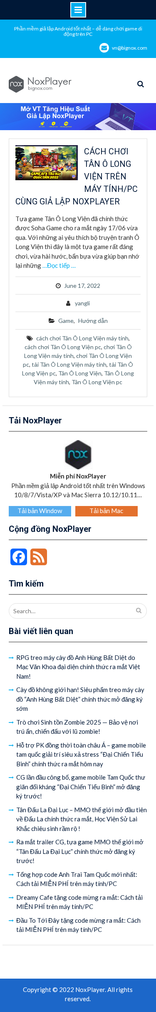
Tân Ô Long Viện (80, 373)
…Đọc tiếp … (59, 265)
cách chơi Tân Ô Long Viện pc (63, 346)
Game (66, 320)
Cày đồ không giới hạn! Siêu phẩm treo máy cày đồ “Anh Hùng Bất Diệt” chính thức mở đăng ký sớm (80, 699)
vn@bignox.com (129, 48)
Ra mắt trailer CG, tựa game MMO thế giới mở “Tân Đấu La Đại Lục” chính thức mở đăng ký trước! (80, 851)
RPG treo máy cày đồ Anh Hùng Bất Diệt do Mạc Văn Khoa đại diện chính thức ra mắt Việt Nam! (78, 667)
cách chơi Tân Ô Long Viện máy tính (82, 338)
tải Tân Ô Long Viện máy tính (69, 364)
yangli (82, 303)
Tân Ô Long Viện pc (97, 381)
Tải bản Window (39, 510)
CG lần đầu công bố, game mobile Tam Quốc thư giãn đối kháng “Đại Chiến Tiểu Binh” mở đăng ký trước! (80, 786)
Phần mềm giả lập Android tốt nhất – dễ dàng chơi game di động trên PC (78, 31)
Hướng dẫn (93, 320)
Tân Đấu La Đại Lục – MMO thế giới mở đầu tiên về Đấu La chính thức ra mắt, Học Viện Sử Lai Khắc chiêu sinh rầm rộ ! (81, 819)
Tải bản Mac (106, 510)
